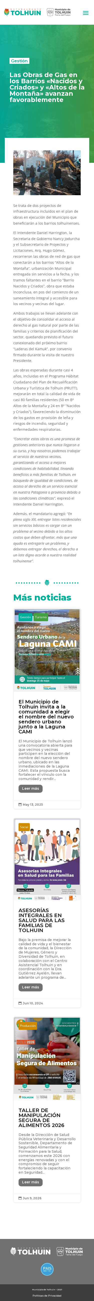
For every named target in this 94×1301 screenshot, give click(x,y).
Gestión (19, 60)
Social (24, 827)
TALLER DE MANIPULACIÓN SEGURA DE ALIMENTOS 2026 (47, 1110)
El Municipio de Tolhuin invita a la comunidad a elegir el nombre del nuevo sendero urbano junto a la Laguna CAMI (47, 708)
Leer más (30, 788)
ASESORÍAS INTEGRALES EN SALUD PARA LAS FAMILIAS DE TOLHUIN (47, 913)
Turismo (41, 617)
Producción (28, 1026)
